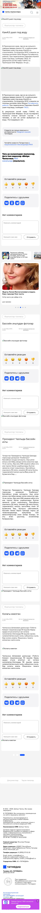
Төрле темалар (28, 780)
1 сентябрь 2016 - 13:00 (7, 329)
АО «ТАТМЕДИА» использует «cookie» (13, 896)
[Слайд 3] (20, 307)
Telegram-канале (23, 132)
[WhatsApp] (22, 203)
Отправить (31, 237)
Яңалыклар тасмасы (13, 25)
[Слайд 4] (22, 307)
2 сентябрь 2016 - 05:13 (7, 38)
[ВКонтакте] (6, 203)
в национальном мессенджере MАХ (18, 144)
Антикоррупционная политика (10, 893)
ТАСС (26, 107)
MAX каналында (10, 159)
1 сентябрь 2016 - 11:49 (7, 619)
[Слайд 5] (25, 307)
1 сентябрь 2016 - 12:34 (7, 447)
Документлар (12, 780)
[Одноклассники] (12, 203)
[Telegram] (17, 203)
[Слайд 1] (15, 307)
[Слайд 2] (18, 307)
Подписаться (23, 907)
